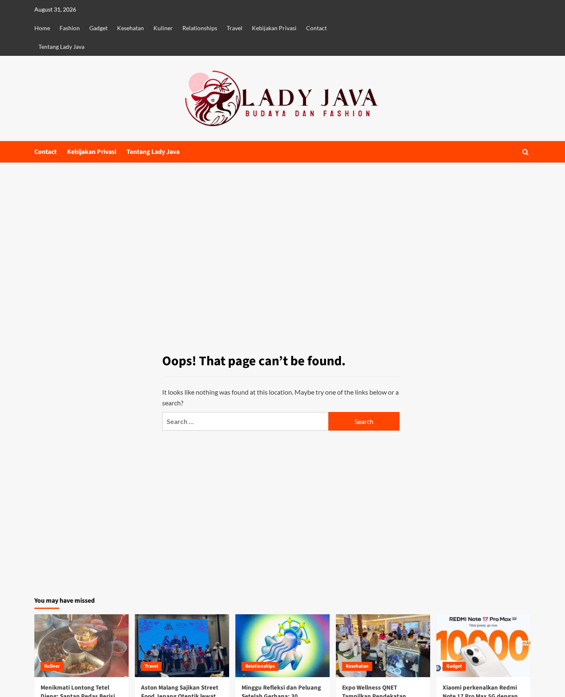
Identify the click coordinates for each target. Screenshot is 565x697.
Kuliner (163, 27)
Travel (234, 27)
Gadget (98, 27)
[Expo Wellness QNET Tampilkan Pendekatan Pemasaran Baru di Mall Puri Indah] (383, 645)
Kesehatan (130, 27)
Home (42, 27)
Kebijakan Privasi (274, 27)
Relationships (199, 27)
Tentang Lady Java (61, 46)
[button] (525, 152)
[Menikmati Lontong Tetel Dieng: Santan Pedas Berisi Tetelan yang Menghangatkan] (81, 645)
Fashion (70, 27)
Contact (316, 27)
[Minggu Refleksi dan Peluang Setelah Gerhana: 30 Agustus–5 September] (282, 645)
